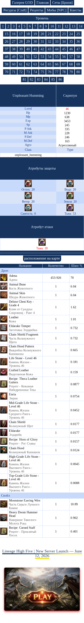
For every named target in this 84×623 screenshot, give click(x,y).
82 (31, 79)
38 (13, 49)
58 (78, 57)
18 (28, 34)
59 (6, 64)
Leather (14, 317)
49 (13, 57)
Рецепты (36, 10)
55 (56, 57)
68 (71, 64)
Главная (43, 2)
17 (21, 34)
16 (13, 34)
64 (42, 64)
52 (35, 57)
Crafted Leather (19, 370)
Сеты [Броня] (62, 2)
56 (64, 57)
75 (42, 72)
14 (80, 26)
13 (73, 26)
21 (49, 34)
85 (53, 79)
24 (71, 34)
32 (49, 41)
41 (35, 49)
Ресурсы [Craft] (14, 10)
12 (66, 26)
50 (21, 57)
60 (13, 64)
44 (56, 49)
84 (46, 79)
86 (60, 79)
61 (21, 64)
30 (35, 41)
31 (42, 41)
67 (64, 64)
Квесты (75, 10)
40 (28, 49)
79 (71, 72)
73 (28, 72)
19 (35, 34)
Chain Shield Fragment (23, 334)
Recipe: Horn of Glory (23, 439)
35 (71, 41)
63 (35, 64)
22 (56, 34)
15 (6, 34)
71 (13, 72)
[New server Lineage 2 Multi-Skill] (42, 609)
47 (78, 49)
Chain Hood (16, 448)
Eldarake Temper (20, 326)
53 (42, 57)
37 (6, 49)
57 (71, 57)
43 (49, 49)
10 (52, 26)
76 (49, 72)
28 (21, 41)
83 (39, 79)
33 (56, 41)
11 (59, 26)
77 (56, 72)
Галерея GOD (22, 2)
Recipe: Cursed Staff (22, 527)
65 (49, 64)
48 (6, 57)
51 (28, 57)
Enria (12, 394)
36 (78, 41)
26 (6, 41)
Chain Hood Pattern (21, 346)
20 (42, 34)
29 (28, 41)
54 (49, 57)
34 (64, 41)
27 (13, 41)
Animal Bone (17, 284)
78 (64, 72)
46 (71, 49)
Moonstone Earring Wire (24, 500)
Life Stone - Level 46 (23, 358)
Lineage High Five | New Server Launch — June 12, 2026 (42, 553)
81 (24, 79)
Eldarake (14, 430)
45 (64, 49)
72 (21, 72)
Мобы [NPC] (56, 10)
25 (78, 34)
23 (64, 34)
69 (78, 64)
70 (6, 72)
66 (56, 64)
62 (28, 64)
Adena (13, 275)
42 (42, 49)
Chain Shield (17, 422)
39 (21, 49)
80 (78, 72)
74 (35, 72)
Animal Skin (17, 293)
